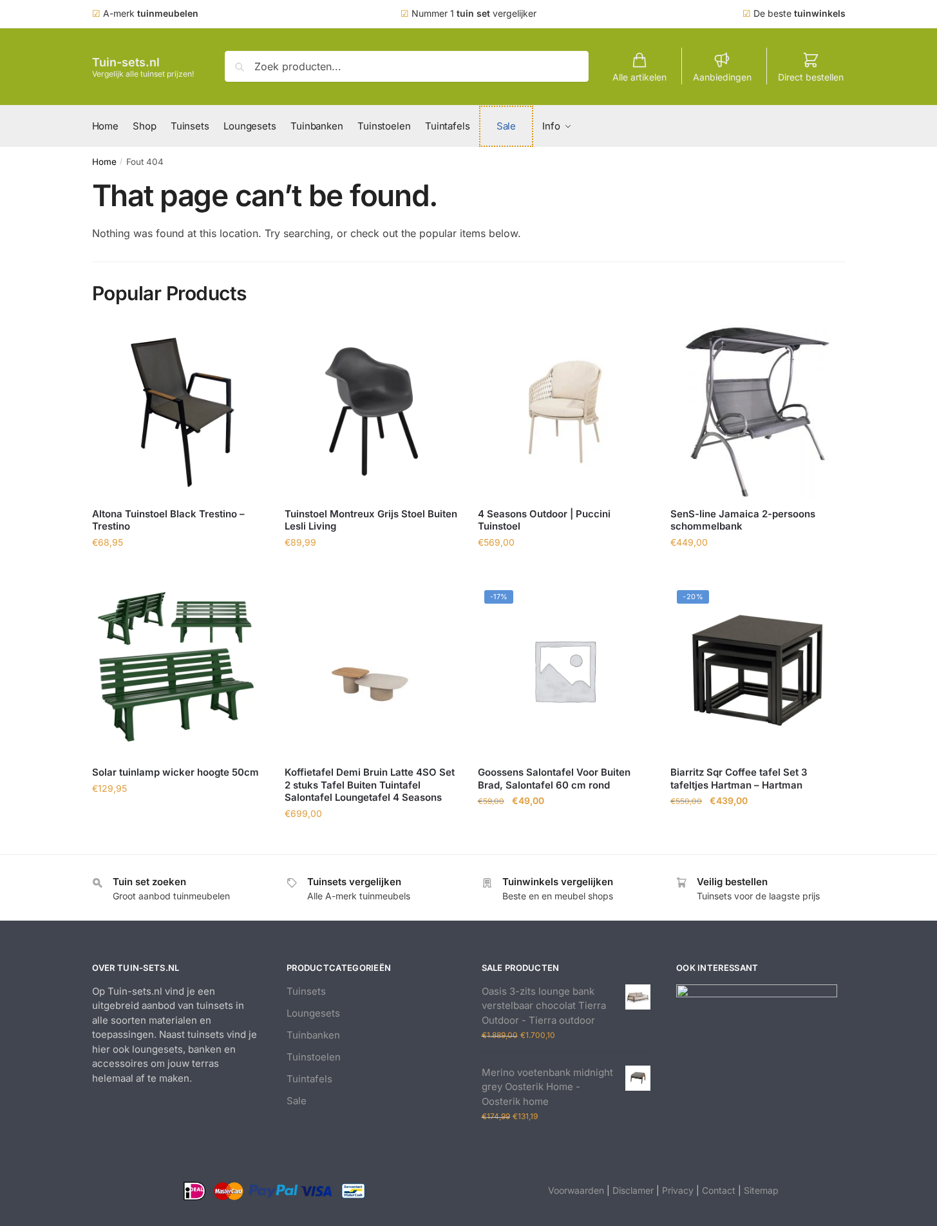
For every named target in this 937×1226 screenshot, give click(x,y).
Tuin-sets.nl (126, 62)
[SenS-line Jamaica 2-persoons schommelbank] (757, 412)
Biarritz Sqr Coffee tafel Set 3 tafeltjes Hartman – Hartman (739, 778)
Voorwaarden (576, 1190)
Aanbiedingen (722, 77)
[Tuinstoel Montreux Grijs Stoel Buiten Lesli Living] (372, 412)
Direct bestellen (811, 77)
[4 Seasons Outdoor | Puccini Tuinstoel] (565, 412)
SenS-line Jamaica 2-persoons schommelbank (742, 520)
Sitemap (761, 1190)
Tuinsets (306, 991)
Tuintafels (309, 1079)
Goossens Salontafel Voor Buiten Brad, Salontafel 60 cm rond (554, 778)
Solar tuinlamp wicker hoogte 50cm (175, 772)
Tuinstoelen (314, 1057)
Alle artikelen (639, 77)
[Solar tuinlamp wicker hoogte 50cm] (179, 671)
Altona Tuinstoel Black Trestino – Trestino (168, 520)
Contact (718, 1190)
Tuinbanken (313, 1035)
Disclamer (633, 1190)
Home (104, 162)
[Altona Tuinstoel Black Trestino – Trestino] (179, 412)
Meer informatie (178, 570)
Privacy (678, 1190)
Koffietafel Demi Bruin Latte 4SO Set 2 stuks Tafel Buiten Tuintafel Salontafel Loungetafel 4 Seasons (370, 784)
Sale (297, 1101)
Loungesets (313, 1013)
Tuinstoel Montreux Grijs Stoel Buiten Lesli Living (371, 520)
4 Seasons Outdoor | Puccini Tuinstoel (544, 520)
